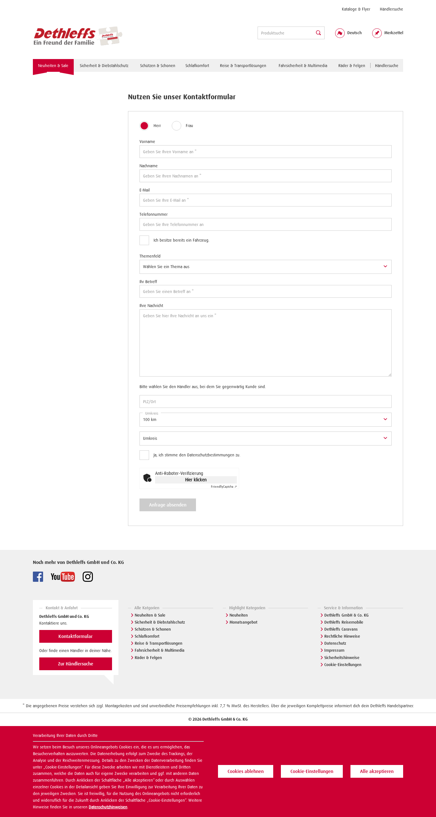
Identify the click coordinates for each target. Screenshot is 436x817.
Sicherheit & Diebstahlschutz (160, 622)
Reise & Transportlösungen (158, 643)
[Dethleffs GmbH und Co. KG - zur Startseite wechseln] (77, 36)
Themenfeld (150, 256)
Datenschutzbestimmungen (210, 455)
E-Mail (144, 190)
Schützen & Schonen (153, 629)
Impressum (334, 650)
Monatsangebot (243, 622)
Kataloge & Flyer (356, 9)
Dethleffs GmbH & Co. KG (346, 615)
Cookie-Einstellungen (342, 664)
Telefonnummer (153, 214)
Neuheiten (238, 615)
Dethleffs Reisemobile (343, 622)
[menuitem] (356, 9)
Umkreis (151, 413)
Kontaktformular (75, 636)
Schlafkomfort (147, 636)
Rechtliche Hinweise (342, 636)
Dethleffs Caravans (341, 629)
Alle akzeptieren (377, 771)
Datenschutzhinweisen (108, 807)
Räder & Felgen (148, 657)
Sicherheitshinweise (341, 657)
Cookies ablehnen (246, 771)
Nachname (148, 165)
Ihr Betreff (148, 281)
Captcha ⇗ (224, 486)
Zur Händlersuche (75, 664)
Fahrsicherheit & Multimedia (159, 650)
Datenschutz (335, 643)
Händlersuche (391, 9)
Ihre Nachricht (151, 305)
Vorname (147, 141)
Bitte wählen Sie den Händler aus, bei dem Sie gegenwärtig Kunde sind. (202, 386)
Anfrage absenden (167, 505)
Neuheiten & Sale (150, 615)
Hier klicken (196, 479)
